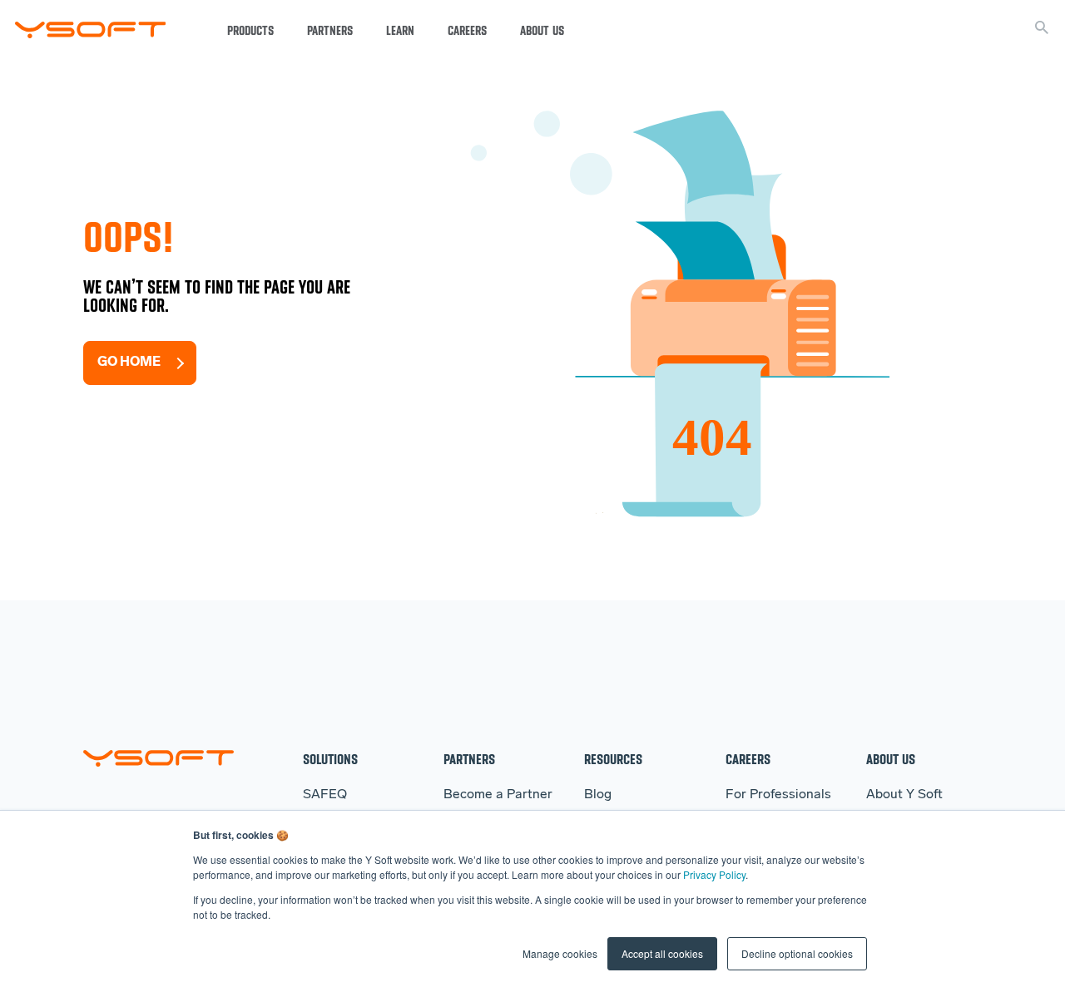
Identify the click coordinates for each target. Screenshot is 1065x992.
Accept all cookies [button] (662, 953)
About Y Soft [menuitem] (904, 795)
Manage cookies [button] (560, 953)
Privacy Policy (714, 874)
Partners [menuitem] (469, 758)
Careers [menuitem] (748, 758)
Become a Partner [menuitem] (497, 795)
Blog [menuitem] (598, 795)
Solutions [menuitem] (330, 758)
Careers (467, 30)
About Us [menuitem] (890, 758)
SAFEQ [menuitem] (325, 795)
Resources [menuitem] (613, 758)
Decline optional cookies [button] (797, 953)
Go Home (129, 362)
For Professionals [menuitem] (778, 795)
